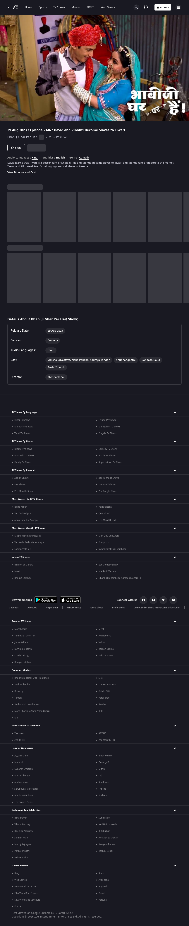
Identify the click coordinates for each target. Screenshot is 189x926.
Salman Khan (21, 837)
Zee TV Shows (21, 478)
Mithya (102, 769)
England (103, 886)
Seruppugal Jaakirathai (26, 789)
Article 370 (104, 691)
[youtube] (173, 600)
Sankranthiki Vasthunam (26, 704)
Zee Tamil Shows (107, 484)
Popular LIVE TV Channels (26, 726)
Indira (102, 642)
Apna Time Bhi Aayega (26, 520)
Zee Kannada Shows (109, 478)
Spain (101, 873)
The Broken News (23, 802)
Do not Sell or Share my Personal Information (157, 607)
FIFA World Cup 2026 (25, 886)
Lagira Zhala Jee (22, 549)
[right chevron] (11, 217)
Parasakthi (104, 697)
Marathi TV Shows (23, 426)
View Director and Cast (21, 172)
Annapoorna (105, 635)
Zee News (19, 733)
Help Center (52, 607)
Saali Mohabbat (22, 684)
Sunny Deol (104, 817)
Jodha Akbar (20, 507)
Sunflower (104, 782)
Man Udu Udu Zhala (109, 535)
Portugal (103, 899)
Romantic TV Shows (24, 455)
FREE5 (90, 7)
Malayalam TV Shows (109, 426)
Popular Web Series (22, 748)
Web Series (108, 7)
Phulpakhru (104, 542)
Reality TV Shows (107, 455)
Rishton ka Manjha (23, 564)
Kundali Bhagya (22, 655)
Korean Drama (106, 649)
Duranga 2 (104, 762)
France (17, 906)
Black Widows (106, 755)
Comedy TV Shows (108, 449)
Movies (76, 7)
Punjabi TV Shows (107, 433)
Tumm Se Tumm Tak (24, 635)
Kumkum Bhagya (23, 649)
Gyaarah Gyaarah (23, 769)
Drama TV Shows (23, 449)
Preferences (118, 607)
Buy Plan (164, 7)
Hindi (35, 158)
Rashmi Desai (106, 851)
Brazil (101, 893)
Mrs (16, 717)
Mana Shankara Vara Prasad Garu (31, 711)
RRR (100, 711)
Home (28, 7)
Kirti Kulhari (104, 831)
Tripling (102, 789)
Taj (100, 775)
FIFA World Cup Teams (25, 893)
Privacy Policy (74, 607)
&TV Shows (20, 484)
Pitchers (103, 795)
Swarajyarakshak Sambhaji (112, 549)
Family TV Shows (22, 462)
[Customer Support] (146, 7)
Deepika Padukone (24, 831)
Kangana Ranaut (107, 844)
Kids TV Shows (106, 655)
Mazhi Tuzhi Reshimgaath (27, 535)
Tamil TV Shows (22, 433)
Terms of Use (96, 607)
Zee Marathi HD (107, 740)
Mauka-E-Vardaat (107, 571)
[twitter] (163, 600)
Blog (16, 873)
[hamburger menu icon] (178, 7)
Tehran (18, 697)
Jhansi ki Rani (21, 642)
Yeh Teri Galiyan (22, 513)
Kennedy (18, 691)
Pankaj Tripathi (22, 851)
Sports (43, 7)
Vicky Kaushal (21, 857)
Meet (17, 571)
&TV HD (102, 733)
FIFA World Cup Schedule (27, 899)
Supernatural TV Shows (110, 462)
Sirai (101, 678)
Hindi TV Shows (22, 420)
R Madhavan (20, 817)
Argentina (104, 880)
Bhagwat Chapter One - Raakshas (31, 678)
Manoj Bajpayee (22, 844)
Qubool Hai (104, 513)
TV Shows (59, 7)
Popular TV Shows (21, 621)
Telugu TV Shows (107, 420)
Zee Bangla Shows (108, 491)
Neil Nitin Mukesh (108, 824)
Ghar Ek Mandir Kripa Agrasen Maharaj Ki (120, 578)
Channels (14, 607)
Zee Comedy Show (108, 564)
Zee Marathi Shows (24, 491)
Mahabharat (20, 629)
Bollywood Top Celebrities (26, 810)
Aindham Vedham (23, 795)
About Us (32, 607)
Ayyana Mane (21, 755)
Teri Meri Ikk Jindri (108, 520)
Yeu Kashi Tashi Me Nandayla (29, 542)
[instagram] (153, 600)
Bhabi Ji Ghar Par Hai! (22, 137)
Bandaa (102, 704)
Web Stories (20, 880)
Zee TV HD (19, 740)
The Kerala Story (107, 684)
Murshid (18, 762)
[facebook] (143, 600)
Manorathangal (22, 775)
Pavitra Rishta (106, 507)
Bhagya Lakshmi (22, 578)
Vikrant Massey (22, 824)
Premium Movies (21, 670)
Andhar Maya (21, 782)
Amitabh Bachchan (108, 837)
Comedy (84, 158)
